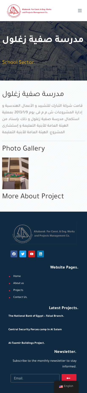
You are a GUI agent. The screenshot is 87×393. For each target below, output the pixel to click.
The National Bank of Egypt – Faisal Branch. (36, 316)
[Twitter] (22, 254)
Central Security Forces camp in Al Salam (35, 329)
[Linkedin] (40, 254)
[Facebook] (14, 254)
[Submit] (69, 378)
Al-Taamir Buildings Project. (26, 343)
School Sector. (18, 63)
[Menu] (80, 10)
